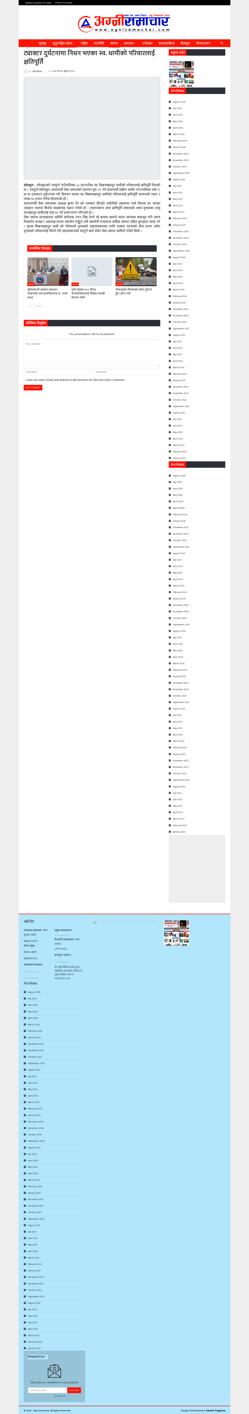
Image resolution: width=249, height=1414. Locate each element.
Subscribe (74, 1390)
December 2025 (181, 154)
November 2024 (181, 238)
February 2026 (180, 141)
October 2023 (179, 322)
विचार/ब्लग (203, 43)
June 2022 (178, 426)
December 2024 (181, 231)
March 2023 (178, 367)
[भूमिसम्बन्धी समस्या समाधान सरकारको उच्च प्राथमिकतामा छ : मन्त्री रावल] (47, 271)
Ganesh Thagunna (215, 1410)
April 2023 (178, 361)
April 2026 (178, 128)
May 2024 (178, 277)
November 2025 (181, 160)
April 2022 (178, 439)
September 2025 (181, 173)
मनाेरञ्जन (147, 43)
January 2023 (179, 380)
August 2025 (179, 179)
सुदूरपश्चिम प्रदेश (62, 43)
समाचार (129, 43)
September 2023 (181, 329)
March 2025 (178, 212)
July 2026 (177, 108)
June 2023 (177, 348)
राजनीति (99, 43)
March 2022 (178, 445)
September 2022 (181, 406)
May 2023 (177, 354)
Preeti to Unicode (63, 3)
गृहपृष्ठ (42, 43)
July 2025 (177, 186)
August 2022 (179, 413)
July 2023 (177, 341)
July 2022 (177, 419)
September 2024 (181, 251)
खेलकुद (185, 43)
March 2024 (179, 290)
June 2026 (178, 115)
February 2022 (180, 452)
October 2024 (180, 244)
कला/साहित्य (166, 43)
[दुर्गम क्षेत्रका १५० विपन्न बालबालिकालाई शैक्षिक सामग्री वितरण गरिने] (92, 271)
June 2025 (178, 193)
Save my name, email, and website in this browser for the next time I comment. (76, 380)
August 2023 (179, 335)
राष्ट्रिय (84, 43)
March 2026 (179, 134)
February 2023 (180, 374)
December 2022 (181, 387)
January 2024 (179, 303)
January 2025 (179, 225)
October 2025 (180, 167)
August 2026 (179, 102)
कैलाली (30, 284)
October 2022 (180, 400)
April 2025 (178, 205)
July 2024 (177, 264)
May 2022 (177, 432)
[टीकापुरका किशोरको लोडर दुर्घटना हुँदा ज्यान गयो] (136, 271)
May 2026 (178, 121)
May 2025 (177, 199)
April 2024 (178, 283)
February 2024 (180, 296)
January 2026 (179, 147)
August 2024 (179, 257)
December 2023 (180, 309)
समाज (114, 43)
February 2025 (180, 218)
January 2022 (179, 458)
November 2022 (181, 393)
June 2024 (178, 270)
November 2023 (181, 316)
